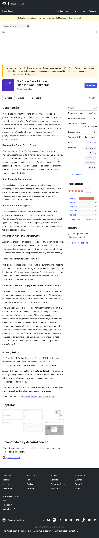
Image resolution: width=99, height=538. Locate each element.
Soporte (93, 98)
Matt (5, 500)
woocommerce (90, 163)
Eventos (78, 480)
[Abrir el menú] (95, 3)
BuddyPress (9, 509)
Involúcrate (80, 475)
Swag (78, 488)
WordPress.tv (58, 488)
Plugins (30, 484)
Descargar (90, 85)
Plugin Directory (8, 11)
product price (91, 148)
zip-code (92, 168)
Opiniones (22, 98)
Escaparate (32, 475)
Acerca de (6, 475)
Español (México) (16, 520)
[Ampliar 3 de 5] (39, 425)
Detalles (8, 98)
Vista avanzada (75, 174)
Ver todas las (91, 219)
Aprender (55, 475)
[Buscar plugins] (28, 26)
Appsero (38, 358)
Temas (29, 480)
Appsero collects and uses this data (39, 396)
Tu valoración (74, 219)
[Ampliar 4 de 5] (60, 412)
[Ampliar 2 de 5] (39, 412)
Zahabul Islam (26, 89)
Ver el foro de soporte (78, 243)
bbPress (7, 505)
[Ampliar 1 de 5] (18, 412)
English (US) (92, 142)
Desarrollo (36, 98)
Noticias (6, 480)
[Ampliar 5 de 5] (60, 428)
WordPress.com (10, 496)
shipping (92, 153)
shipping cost (91, 158)
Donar (79, 484)
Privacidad (7, 488)
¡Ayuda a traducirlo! (73, 18)
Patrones (31, 488)
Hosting (5, 484)
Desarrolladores (58, 484)
